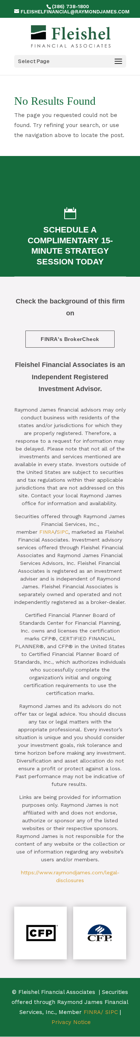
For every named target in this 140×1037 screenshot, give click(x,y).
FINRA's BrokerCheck (70, 339)
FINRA (47, 532)
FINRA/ (93, 1012)
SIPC (62, 532)
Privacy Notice (71, 1022)
